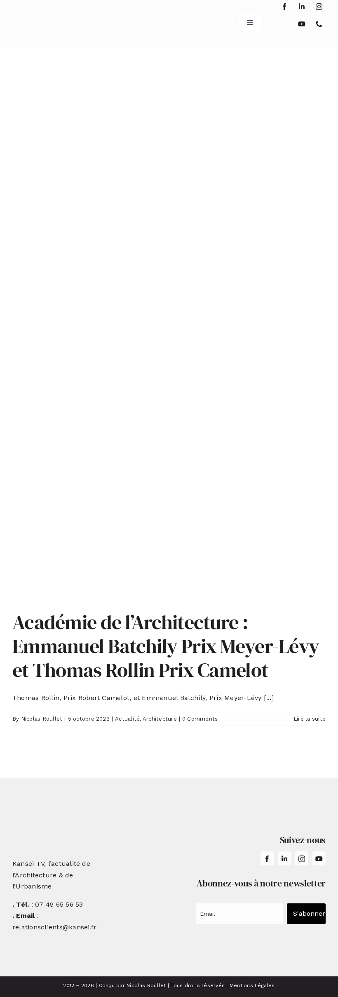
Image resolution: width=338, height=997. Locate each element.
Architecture (160, 719)
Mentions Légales (252, 985)
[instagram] (319, 6)
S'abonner (309, 913)
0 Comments (200, 719)
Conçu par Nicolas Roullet (132, 985)
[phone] (319, 24)
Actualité (127, 719)
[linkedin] (301, 6)
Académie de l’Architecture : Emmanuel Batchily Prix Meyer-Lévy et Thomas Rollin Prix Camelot (165, 645)
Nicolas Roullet (42, 719)
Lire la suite (309, 719)
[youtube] (301, 24)
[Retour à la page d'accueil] (38, 19)
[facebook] (284, 6)
